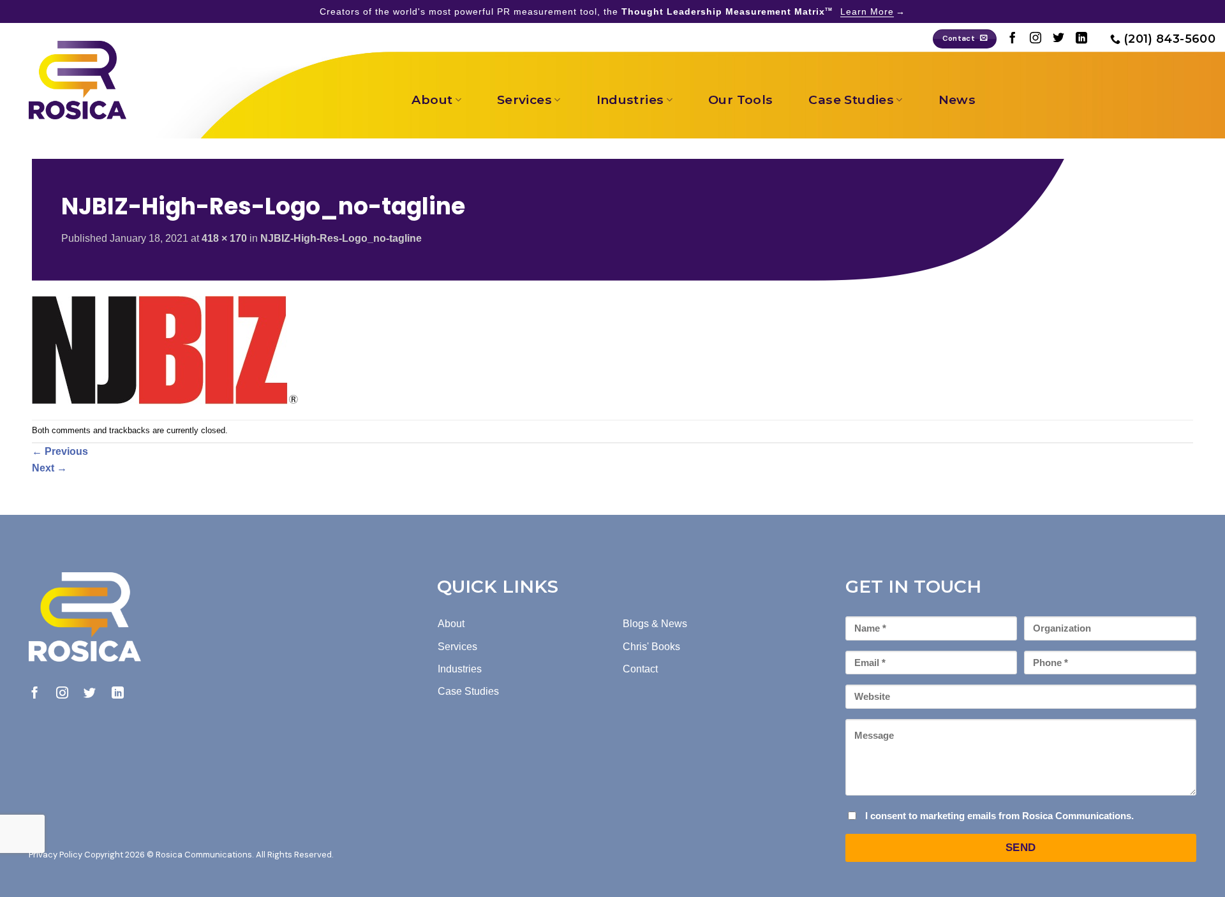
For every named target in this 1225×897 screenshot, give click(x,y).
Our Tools (740, 99)
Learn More (867, 11)
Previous (60, 451)
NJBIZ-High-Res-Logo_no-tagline (341, 238)
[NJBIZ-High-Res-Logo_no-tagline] (165, 349)
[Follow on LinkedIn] (1081, 39)
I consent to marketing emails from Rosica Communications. (999, 815)
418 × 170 (224, 238)
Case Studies (851, 99)
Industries (630, 99)
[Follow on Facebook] (1012, 39)
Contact (640, 668)
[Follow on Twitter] (1058, 39)
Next (49, 468)
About (432, 99)
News (957, 99)
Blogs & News (655, 623)
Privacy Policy (55, 854)
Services (524, 99)
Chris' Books (651, 646)
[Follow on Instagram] (1035, 39)
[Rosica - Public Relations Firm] (77, 80)
